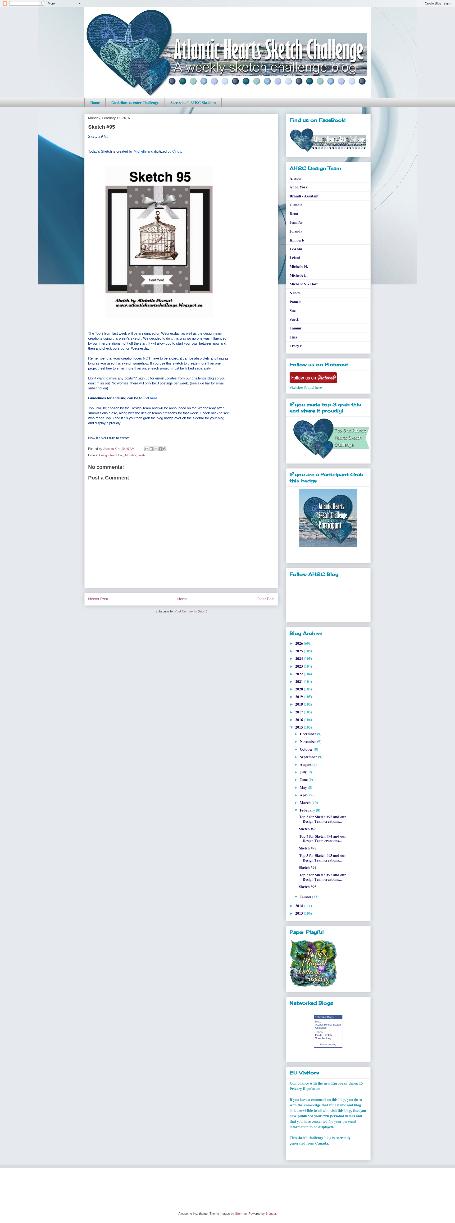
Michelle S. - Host (304, 284)
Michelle (140, 151)
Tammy (296, 328)
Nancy (295, 293)
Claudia (296, 204)
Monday (130, 455)
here (153, 398)
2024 (299, 658)
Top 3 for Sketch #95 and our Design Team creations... (322, 819)
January (307, 896)
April (304, 795)
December (308, 733)
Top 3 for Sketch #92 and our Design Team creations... (322, 877)
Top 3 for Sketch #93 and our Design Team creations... (322, 857)
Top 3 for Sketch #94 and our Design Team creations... (322, 838)
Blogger (271, 1213)
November (308, 741)
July (304, 772)
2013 (299, 913)
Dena (294, 213)
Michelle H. (299, 266)
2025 (299, 650)
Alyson (295, 178)
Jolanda (296, 231)
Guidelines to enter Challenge (135, 102)
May (304, 787)
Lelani (295, 257)
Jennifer (296, 222)
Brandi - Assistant (304, 196)
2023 (299, 666)
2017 (299, 712)
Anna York (299, 187)
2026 (299, 643)
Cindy (176, 151)
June (304, 779)
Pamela (295, 301)
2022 (299, 673)
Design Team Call (111, 455)
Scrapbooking (323, 1038)
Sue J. (294, 319)
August (306, 764)
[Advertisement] (170, 1185)
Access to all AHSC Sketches (193, 102)
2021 (299, 681)
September (309, 756)
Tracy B (296, 345)
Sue (293, 310)
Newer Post (98, 599)
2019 (299, 696)
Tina (293, 337)
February (308, 810)
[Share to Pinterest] (164, 449)
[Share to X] (155, 449)
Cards (318, 1035)
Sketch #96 (307, 828)
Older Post (265, 599)
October (307, 749)
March (306, 802)
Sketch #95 (307, 848)
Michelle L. (299, 275)
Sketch (142, 455)
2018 (299, 704)
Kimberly (297, 240)
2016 (299, 719)
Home (95, 102)
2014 (299, 905)
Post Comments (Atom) (191, 611)
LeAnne (296, 248)
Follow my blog (328, 1044)
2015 (299, 727)
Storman (241, 1213)
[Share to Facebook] (160, 449)
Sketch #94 (307, 867)
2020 (299, 689)
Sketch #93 (307, 886)
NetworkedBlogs (324, 1017)
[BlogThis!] (151, 449)
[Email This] (146, 449)
